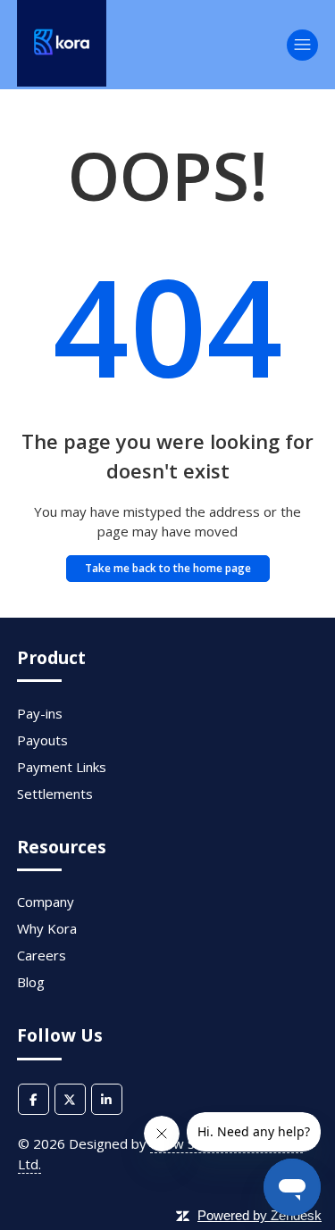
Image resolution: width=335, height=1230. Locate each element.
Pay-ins (40, 713)
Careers (41, 955)
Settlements (55, 793)
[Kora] (61, 81)
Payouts (42, 740)
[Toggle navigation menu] (302, 45)
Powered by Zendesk (259, 1215)
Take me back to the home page (168, 568)
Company (45, 901)
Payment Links (61, 767)
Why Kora (47, 928)
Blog (31, 982)
